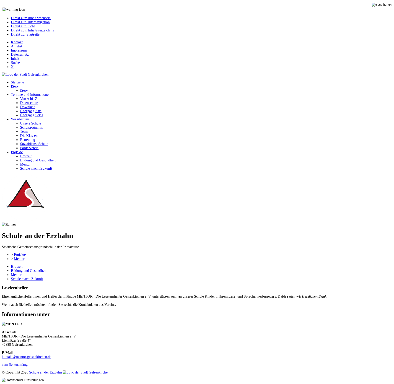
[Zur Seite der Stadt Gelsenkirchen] (25, 74)
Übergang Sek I (31, 115)
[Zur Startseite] (25, 220)
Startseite (17, 82)
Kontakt (17, 42)
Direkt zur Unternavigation (30, 22)
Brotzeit (25, 156)
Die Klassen (29, 136)
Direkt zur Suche (23, 26)
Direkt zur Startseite (25, 34)
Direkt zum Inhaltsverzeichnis (32, 30)
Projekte (17, 152)
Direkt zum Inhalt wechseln (31, 18)
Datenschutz (20, 54)
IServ (15, 86)
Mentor (25, 164)
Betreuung (27, 140)
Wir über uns (20, 119)
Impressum (19, 50)
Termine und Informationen (30, 94)
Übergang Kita (30, 111)
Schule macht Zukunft (36, 168)
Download (27, 107)
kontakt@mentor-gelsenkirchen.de (26, 357)
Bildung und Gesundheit (37, 160)
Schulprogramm (31, 127)
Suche (15, 63)
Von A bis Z (28, 99)
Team (24, 131)
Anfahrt (16, 46)
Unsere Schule (30, 123)
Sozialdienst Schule (34, 144)
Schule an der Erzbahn (45, 372)
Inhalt (15, 58)
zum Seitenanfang (15, 364)
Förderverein (29, 148)
